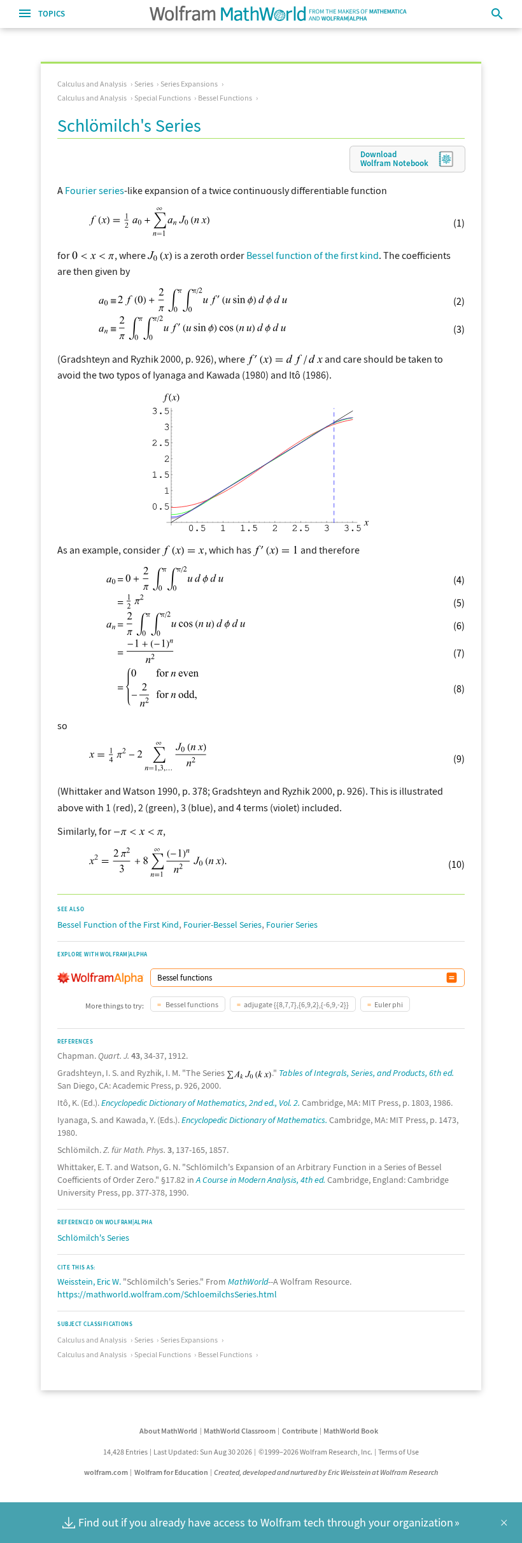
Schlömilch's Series (93, 1237)
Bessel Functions (225, 97)
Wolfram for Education (171, 1472)
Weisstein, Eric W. (89, 1281)
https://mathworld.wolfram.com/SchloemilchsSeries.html (167, 1294)
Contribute (300, 1430)
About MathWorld (168, 1430)
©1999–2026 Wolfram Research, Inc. (315, 1451)
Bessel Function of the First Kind (118, 924)
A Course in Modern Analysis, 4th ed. (260, 1179)
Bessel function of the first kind (312, 255)
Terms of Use (398, 1451)
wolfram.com (106, 1472)
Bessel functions (191, 1004)
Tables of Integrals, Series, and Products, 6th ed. (366, 1073)
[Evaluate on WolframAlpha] (452, 978)
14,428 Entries (125, 1451)
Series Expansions (189, 83)
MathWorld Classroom (240, 1430)
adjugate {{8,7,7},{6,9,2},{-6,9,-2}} (296, 1004)
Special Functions (162, 97)
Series (143, 83)
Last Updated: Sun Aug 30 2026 (202, 1451)
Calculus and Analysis (92, 83)
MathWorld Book (350, 1430)
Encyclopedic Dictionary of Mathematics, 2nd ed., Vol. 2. (200, 1102)
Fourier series (94, 190)
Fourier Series (292, 924)
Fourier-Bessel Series (222, 924)
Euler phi (388, 1004)
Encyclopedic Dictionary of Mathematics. (254, 1120)
